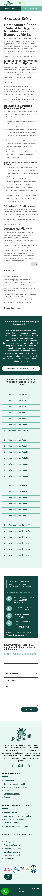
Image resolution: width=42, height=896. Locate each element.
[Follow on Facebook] (14, 766)
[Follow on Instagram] (23, 766)
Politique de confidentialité (15, 819)
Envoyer (29, 709)
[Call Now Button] (5, 891)
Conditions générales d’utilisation (17, 816)
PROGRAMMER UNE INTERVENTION (21, 368)
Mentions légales (11, 812)
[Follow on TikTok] (28, 766)
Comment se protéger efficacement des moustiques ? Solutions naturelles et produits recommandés (19, 282)
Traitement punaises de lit (14, 784)
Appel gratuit (11, 8)
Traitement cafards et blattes (15, 787)
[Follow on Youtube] (19, 766)
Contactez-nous (32, 8)
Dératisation (9, 781)
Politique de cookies (12, 823)
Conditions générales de (14, 826)
